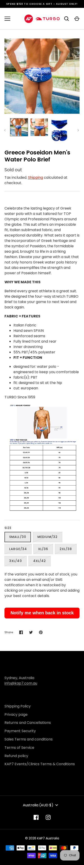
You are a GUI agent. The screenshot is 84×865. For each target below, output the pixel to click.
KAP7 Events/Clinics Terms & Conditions (39, 764)
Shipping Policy (17, 706)
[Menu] (7, 19)
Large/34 (18, 549)
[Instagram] (48, 817)
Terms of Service (19, 747)
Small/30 (17, 537)
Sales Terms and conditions (28, 739)
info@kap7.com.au (20, 683)
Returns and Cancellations (27, 722)
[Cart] (77, 19)
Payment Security (20, 730)
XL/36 (43, 549)
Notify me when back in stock (42, 612)
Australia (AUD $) (38, 805)
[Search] (66, 19)
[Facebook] (36, 817)
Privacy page (16, 714)
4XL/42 (39, 561)
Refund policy (16, 755)
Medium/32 (47, 537)
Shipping (35, 177)
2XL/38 (66, 549)
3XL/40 (15, 561)
